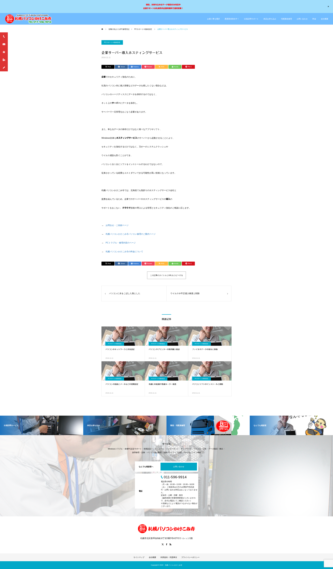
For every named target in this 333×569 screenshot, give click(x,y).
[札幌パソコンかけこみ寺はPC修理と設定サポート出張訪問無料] (29, 19)
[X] (162, 544)
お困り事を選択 (213, 19)
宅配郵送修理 (286, 19)
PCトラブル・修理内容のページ (121, 243)
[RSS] (170, 544)
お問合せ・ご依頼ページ (117, 225)
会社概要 (324, 19)
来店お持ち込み (269, 19)
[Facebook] (166, 544)
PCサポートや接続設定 (112, 42)
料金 (314, 19)
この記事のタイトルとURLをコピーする (166, 275)
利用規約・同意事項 (169, 557)
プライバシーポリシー (190, 557)
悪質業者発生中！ (232, 19)
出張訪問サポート (251, 19)
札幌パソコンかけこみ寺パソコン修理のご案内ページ (131, 234)
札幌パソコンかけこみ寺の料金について (124, 251)
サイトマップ (138, 557)
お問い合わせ (302, 19)
